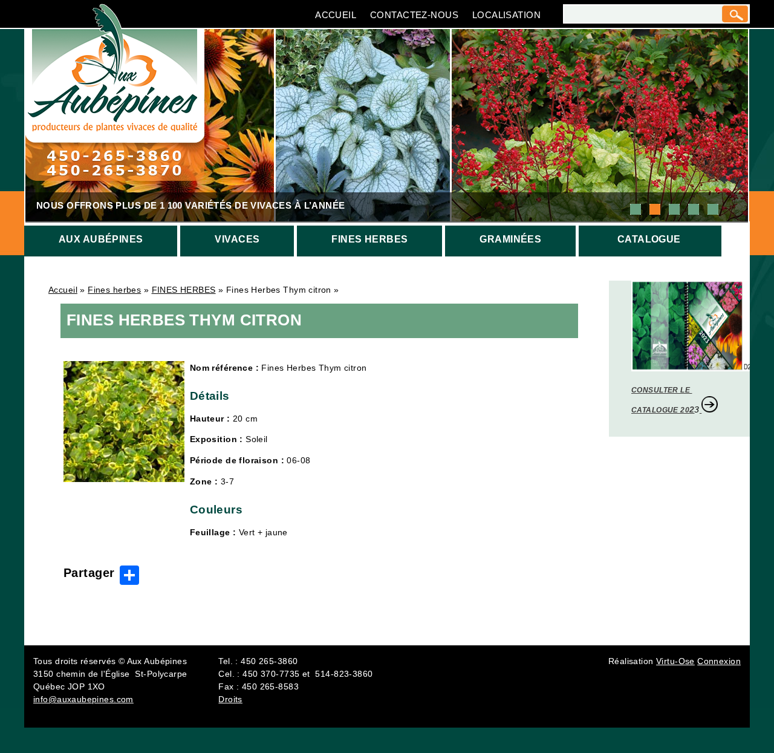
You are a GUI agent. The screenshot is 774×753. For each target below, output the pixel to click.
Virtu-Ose (675, 661)
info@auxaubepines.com (83, 699)
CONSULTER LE (661, 390)
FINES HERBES (184, 290)
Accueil (335, 15)
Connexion (719, 661)
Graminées (510, 239)
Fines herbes (369, 239)
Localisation (506, 15)
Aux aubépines (101, 239)
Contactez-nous (414, 15)
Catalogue (649, 239)
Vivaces (237, 239)
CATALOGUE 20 (660, 410)
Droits (230, 699)
